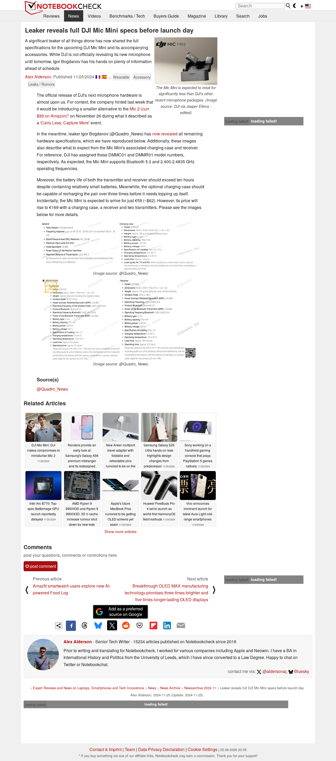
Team (130, 749)
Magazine (197, 16)
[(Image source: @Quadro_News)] (120, 246)
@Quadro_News (52, 389)
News (73, 16)
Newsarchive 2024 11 (200, 687)
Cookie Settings (202, 749)
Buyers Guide (166, 16)
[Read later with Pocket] (140, 625)
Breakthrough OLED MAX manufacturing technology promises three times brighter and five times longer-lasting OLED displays (166, 593)
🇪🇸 (104, 77)
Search (243, 16)
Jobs (262, 16)
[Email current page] (181, 626)
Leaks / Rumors (41, 84)
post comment (42, 566)
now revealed (164, 134)
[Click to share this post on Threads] (85, 626)
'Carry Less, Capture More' (65, 123)
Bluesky (301, 671)
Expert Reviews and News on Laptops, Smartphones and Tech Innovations (88, 687)
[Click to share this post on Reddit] (126, 625)
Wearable (121, 77)
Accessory (142, 77)
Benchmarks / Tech (127, 16)
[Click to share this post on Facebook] (71, 626)
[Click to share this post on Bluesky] (98, 626)
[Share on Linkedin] (167, 625)
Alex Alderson (38, 77)
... (109, 77)
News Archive (170, 687)
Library (221, 16)
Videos (94, 16)
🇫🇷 (98, 77)
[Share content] (58, 625)
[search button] (288, 5)
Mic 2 (135, 109)
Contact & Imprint (106, 749)
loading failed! (237, 121)
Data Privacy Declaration (161, 749)
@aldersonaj (273, 671)
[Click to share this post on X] (112, 625)
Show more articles (120, 531)
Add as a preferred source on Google (125, 611)
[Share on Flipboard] (153, 625)
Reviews (51, 16)
